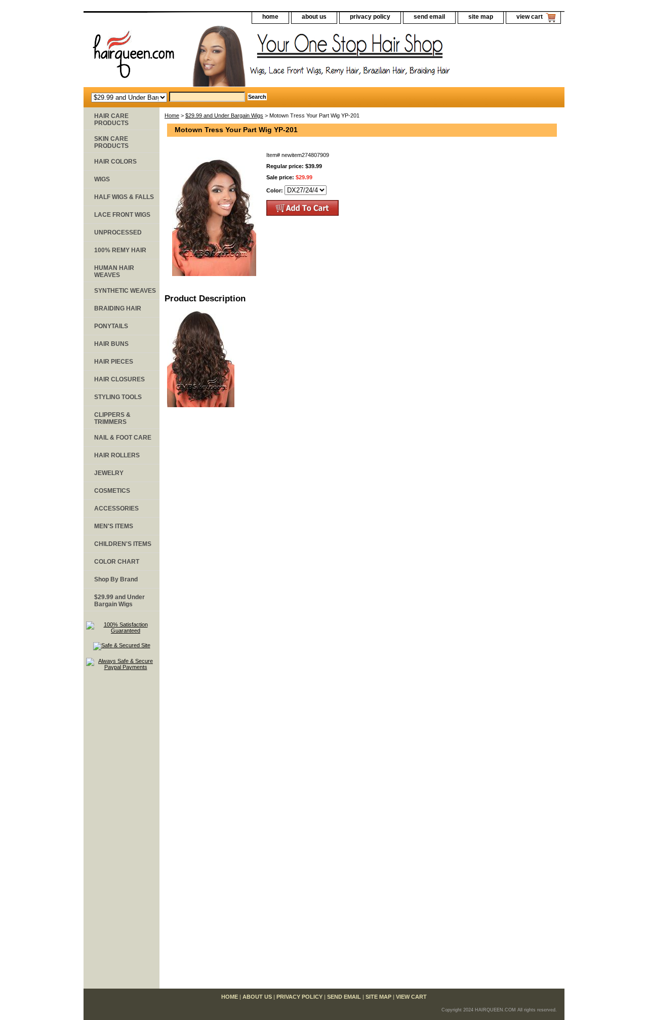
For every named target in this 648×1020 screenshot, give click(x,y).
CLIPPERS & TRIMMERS (112, 418)
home (270, 16)
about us (314, 16)
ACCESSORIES (116, 508)
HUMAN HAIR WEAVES (114, 271)
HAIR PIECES (113, 361)
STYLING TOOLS (118, 397)
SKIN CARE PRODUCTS (111, 142)
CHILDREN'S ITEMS (122, 543)
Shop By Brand (116, 579)
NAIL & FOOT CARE (122, 437)
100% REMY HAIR (120, 250)
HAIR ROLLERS (117, 455)
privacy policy (370, 16)
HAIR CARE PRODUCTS (111, 119)
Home (172, 115)
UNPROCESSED (118, 232)
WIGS (102, 179)
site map (480, 16)
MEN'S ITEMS (113, 526)
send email (429, 16)
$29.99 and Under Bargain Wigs (224, 115)
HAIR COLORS (115, 161)
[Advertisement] (121, 834)
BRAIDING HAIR (117, 308)
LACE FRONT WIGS (122, 214)
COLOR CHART (116, 561)
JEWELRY (109, 473)
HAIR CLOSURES (119, 379)
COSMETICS (112, 490)
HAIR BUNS (111, 343)
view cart (529, 16)
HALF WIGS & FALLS (124, 197)
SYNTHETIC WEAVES (125, 290)
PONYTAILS (111, 326)
